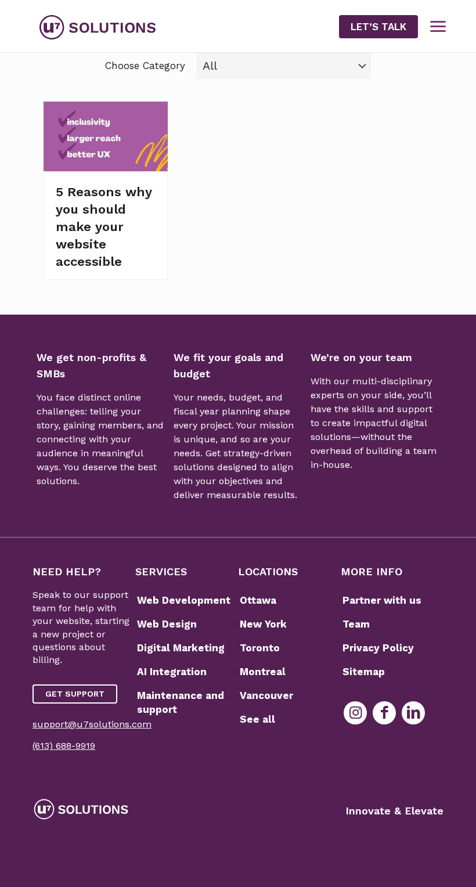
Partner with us (381, 600)
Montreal (263, 671)
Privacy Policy (378, 648)
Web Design (167, 624)
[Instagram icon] (355, 712)
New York (263, 624)
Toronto (260, 648)
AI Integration (172, 671)
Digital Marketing (181, 648)
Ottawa (258, 600)
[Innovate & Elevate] (97, 26)
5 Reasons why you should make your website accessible (104, 227)
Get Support (74, 693)
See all (257, 719)
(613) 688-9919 (64, 745)
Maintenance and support (180, 702)
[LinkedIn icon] (413, 712)
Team (356, 624)
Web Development (183, 600)
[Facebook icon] (384, 712)
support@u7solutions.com (92, 724)
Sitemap (363, 671)
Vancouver (266, 695)
